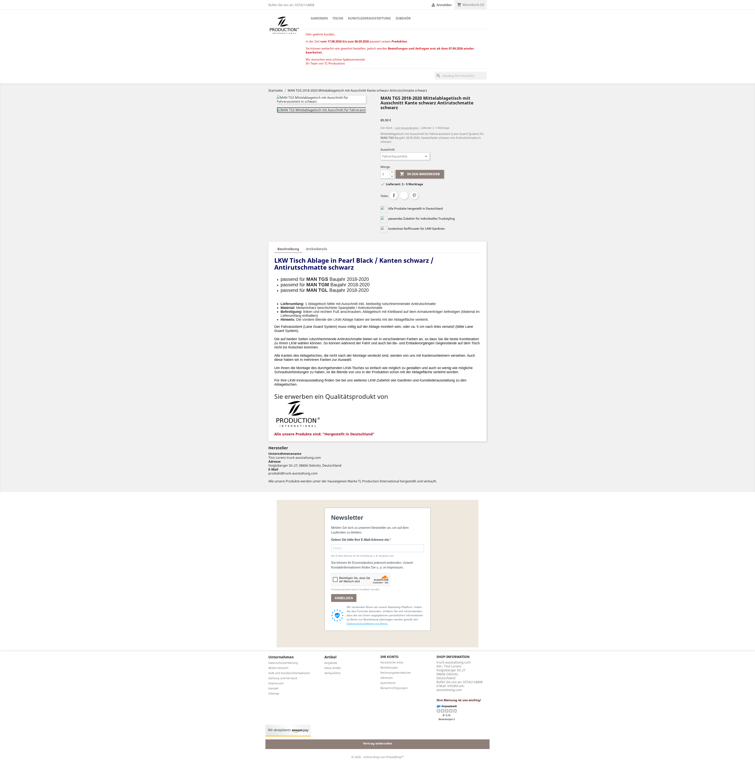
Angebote (330, 663)
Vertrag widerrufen (377, 743)
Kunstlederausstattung (369, 18)
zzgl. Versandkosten (407, 128)
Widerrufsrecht (278, 668)
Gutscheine (387, 683)
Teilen (394, 195)
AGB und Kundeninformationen (289, 673)
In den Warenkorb (420, 174)
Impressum (276, 683)
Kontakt (273, 688)
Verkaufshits (332, 673)
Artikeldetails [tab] (316, 249)
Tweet (404, 195)
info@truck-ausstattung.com (450, 688)
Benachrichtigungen (394, 688)
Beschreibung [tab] (288, 249)
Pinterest (414, 195)
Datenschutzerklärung (283, 663)
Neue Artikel (332, 668)
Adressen (386, 678)
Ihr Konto (389, 657)
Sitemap (273, 693)
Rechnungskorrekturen (395, 672)
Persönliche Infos (391, 662)
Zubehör (403, 18)
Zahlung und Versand (282, 678)
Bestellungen (389, 667)
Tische (337, 18)
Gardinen (319, 18)
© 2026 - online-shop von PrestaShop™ (377, 757)
